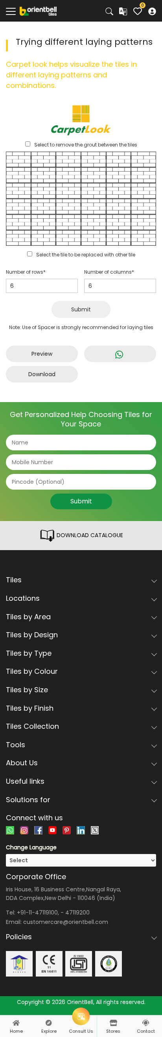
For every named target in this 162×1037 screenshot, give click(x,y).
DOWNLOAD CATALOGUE (89, 535)
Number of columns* (109, 272)
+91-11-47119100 (37, 912)
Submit (81, 309)
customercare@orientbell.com (65, 922)
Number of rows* (26, 272)
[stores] (113, 1023)
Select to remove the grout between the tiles (85, 144)
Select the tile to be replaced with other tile (85, 254)
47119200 (77, 912)
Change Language (31, 847)
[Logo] (38, 11)
